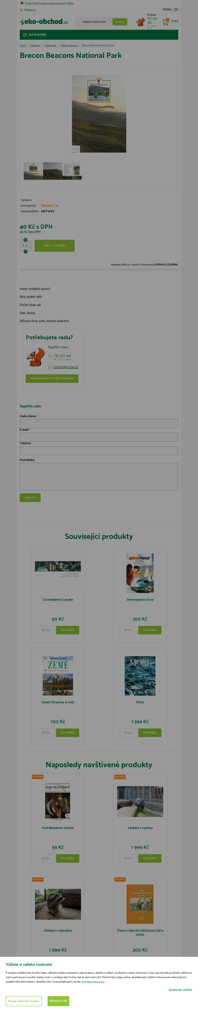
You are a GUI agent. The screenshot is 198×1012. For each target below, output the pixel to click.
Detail (46, 630)
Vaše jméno (28, 416)
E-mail (24, 430)
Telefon (25, 443)
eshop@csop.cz (66, 367)
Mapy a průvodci (69, 46)
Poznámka (27, 460)
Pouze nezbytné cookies (23, 1001)
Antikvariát (50, 46)
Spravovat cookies (180, 989)
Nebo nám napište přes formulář (52, 379)
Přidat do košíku (54, 246)
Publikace (35, 46)
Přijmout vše (58, 1001)
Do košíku (67, 630)
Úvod (22, 46)
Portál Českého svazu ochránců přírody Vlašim (49, 3)
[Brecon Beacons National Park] (99, 114)
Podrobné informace (92, 982)
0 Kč (175, 21)
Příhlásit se (30, 10)
